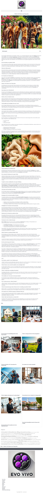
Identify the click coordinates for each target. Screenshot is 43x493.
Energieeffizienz (26, 434)
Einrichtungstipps (12, 434)
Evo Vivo (3, 479)
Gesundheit (3, 438)
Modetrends (4, 439)
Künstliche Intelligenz (21, 438)
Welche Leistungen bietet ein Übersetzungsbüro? (31, 333)
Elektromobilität (18, 434)
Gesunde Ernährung (33, 436)
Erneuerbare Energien (20, 436)
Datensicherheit (17, 433)
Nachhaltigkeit (27, 439)
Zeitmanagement (31, 444)
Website (3, 488)
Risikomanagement (14, 441)
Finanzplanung (26, 436)
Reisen (3, 484)
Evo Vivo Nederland (26, 485)
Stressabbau (7, 443)
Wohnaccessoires (11, 444)
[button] (21, 11)
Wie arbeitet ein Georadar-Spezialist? (28, 364)
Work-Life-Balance (25, 444)
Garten (3, 481)
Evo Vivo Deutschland (27, 481)
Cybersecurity (7, 433)
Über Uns (4, 486)
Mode (2, 446)
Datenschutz (12, 433)
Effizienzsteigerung (5, 434)
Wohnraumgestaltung (18, 444)
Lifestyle (3, 482)
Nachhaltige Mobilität (11, 439)
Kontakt (3, 487)
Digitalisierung (32, 433)
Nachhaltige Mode (19, 439)
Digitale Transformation (25, 433)
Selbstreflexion (30, 441)
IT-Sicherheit (12, 438)
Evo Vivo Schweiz (26, 488)
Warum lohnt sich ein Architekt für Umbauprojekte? (31, 395)
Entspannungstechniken (8, 436)
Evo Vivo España (26, 483)
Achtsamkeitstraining (25, 432)
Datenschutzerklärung (6, 489)
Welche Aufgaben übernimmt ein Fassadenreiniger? (10, 395)
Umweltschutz (4, 444)
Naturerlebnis (34, 439)
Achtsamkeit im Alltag (14, 432)
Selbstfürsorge (22, 441)
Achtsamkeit (4, 432)
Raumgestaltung (6, 441)
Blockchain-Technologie (34, 432)
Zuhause (3, 480)
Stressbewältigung (16, 443)
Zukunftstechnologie (37, 444)
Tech (3, 485)
